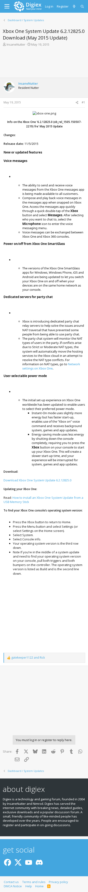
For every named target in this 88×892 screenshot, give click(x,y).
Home (39, 886)
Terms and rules (34, 882)
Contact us (11, 882)
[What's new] (74, 6)
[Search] (82, 6)
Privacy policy (58, 882)
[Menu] (6, 6)
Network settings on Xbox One (51, 366)
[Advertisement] (44, 63)
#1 (83, 102)
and (28, 658)
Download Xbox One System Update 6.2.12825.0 (37, 480)
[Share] (77, 102)
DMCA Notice (13, 886)
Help (28, 886)
